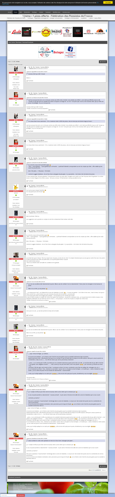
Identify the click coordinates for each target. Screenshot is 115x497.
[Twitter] (96, 485)
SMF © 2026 (21, 484)
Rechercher (27, 12)
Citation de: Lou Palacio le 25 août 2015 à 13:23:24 (37, 97)
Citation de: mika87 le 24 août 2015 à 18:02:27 (36, 389)
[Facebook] (93, 485)
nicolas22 (16, 217)
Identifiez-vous (56, 12)
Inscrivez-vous (66, 12)
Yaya (17, 72)
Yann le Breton (16, 258)
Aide (21, 12)
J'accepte (108, 2)
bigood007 (16, 98)
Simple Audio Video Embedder (19, 486)
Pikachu (17, 191)
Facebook (47, 12)
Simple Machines (28, 484)
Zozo (16, 330)
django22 (16, 163)
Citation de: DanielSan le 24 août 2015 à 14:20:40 (37, 438)
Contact (41, 12)
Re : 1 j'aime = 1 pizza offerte (36, 114)
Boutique (34, 12)
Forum (15, 12)
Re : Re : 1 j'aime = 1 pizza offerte (37, 93)
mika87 (16, 281)
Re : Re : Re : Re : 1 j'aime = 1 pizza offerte (40, 347)
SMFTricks (20, 489)
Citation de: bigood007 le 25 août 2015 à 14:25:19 (37, 71)
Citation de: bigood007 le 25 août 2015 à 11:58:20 (37, 119)
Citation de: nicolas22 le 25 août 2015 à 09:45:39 (37, 162)
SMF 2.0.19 (15, 484)
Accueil (10, 12)
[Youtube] (100, 485)
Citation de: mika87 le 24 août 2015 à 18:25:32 (36, 351)
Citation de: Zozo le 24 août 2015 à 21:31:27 (36, 281)
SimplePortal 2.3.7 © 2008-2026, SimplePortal (23, 488)
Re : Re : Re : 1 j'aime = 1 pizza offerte (39, 67)
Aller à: (90, 470)
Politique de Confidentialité (19, 485)
